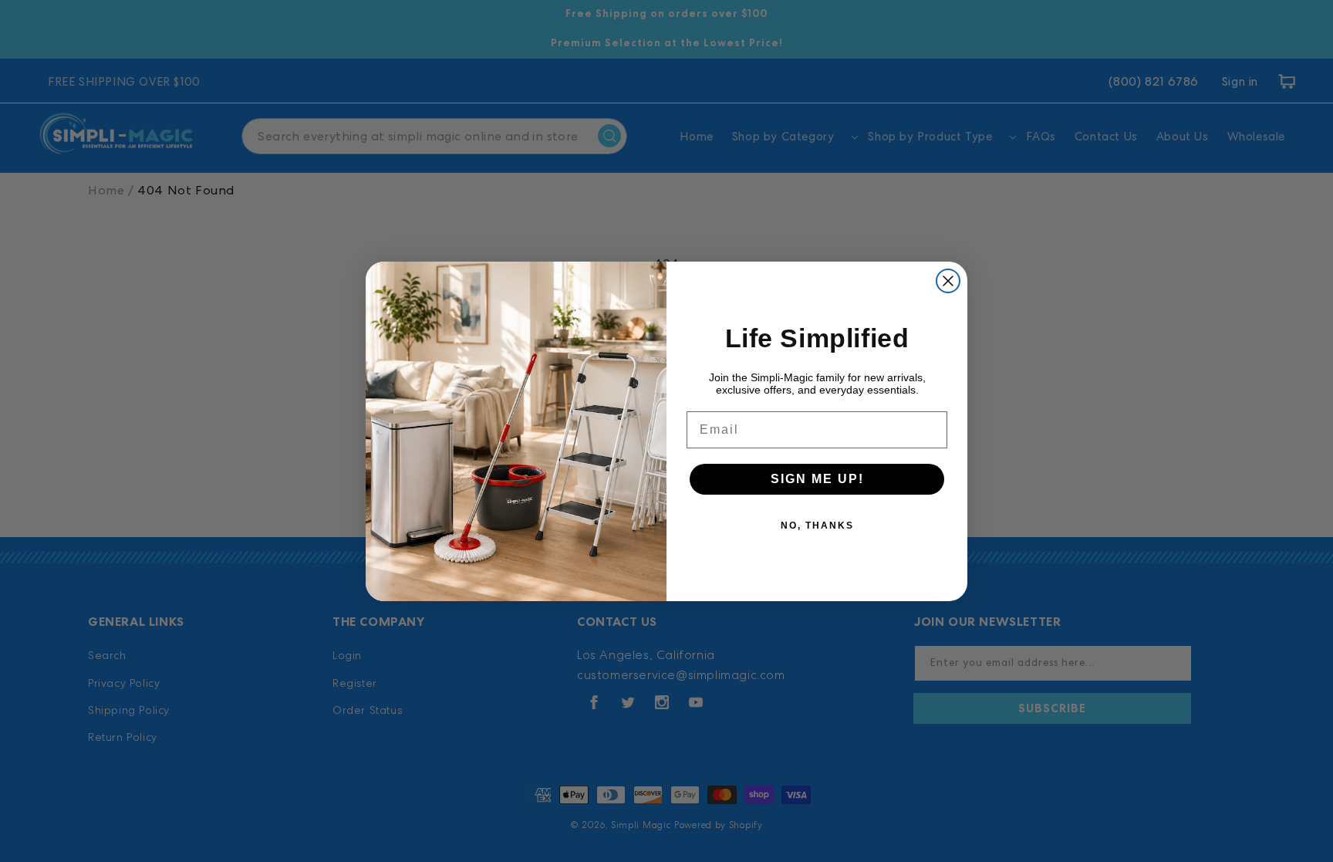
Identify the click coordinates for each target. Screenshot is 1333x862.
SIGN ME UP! (817, 478)
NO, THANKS (817, 525)
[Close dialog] (948, 280)
